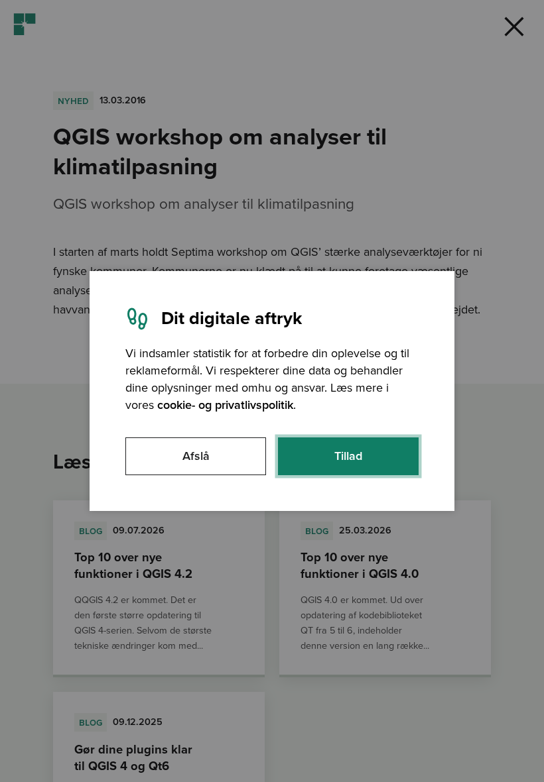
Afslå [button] (196, 456)
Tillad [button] (348, 456)
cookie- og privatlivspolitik (225, 405)
